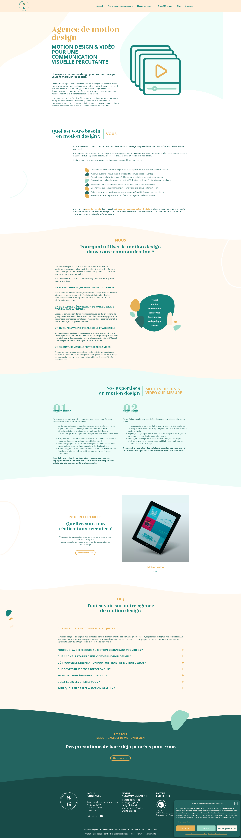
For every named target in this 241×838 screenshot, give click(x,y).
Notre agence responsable (120, 6)
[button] (236, 803)
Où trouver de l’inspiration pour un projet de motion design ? (101, 662)
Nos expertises (144, 6)
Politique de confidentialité (217, 834)
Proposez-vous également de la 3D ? (82, 675)
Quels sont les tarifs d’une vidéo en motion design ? (94, 656)
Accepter (186, 828)
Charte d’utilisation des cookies (196, 834)
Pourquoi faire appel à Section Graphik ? (86, 688)
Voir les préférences (227, 828)
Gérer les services (183, 822)
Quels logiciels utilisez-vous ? (78, 682)
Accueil (100, 6)
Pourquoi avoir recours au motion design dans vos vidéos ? (100, 650)
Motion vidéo (155, 567)
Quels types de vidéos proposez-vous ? (84, 669)
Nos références (165, 6)
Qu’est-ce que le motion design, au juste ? (86, 628)
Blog (179, 6)
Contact (189, 6)
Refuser (206, 828)
